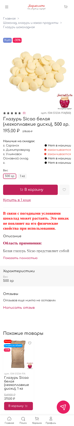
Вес (5, 170)
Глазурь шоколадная (19, 27)
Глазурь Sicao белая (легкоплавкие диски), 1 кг (16, 383)
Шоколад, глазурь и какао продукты (30, 22)
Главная (9, 18)
